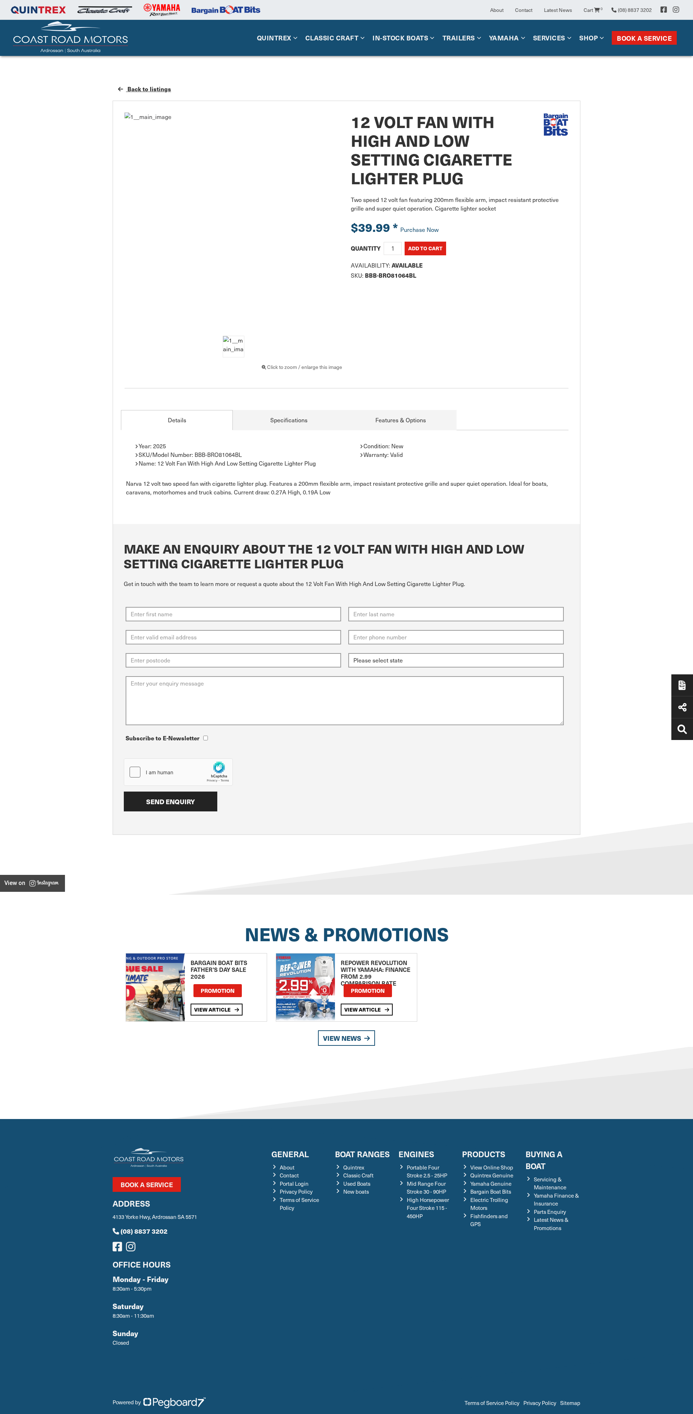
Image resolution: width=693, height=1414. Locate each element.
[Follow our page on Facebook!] (664, 9)
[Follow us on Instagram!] (132, 1363)
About (497, 9)
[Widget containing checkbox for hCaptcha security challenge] (178, 772)
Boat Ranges (362, 1269)
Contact (523, 9)
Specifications (289, 420)
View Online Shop (491, 1282)
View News (342, 1153)
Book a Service (644, 38)
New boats (356, 1307)
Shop (588, 37)
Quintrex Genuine (491, 1290)
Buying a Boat (544, 1275)
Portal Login (294, 1299)
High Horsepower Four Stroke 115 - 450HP (428, 1323)
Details (177, 420)
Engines (416, 1269)
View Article (213, 1124)
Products (483, 1269)
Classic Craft (332, 37)
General (290, 1269)
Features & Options (400, 420)
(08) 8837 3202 (144, 1346)
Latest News (558, 9)
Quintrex (274, 37)
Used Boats (356, 1299)
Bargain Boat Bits (490, 1307)
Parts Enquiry (550, 1327)
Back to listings (148, 89)
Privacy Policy (296, 1307)
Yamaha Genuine (490, 1299)
